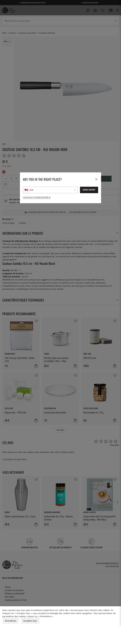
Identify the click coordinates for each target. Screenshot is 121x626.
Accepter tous (30, 620)
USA (31, 190)
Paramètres (10, 620)
